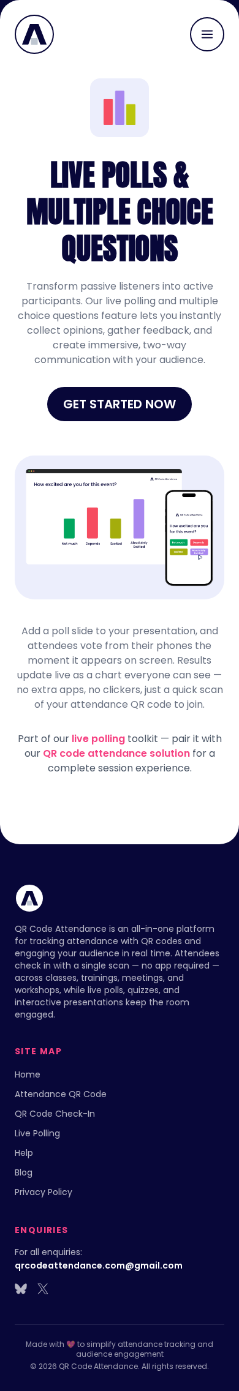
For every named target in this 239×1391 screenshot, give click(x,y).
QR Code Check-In (55, 1114)
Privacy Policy (43, 1192)
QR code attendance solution (116, 753)
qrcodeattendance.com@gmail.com (99, 1265)
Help (24, 1153)
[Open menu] (207, 34)
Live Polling (37, 1133)
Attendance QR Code (61, 1094)
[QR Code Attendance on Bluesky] (21, 1289)
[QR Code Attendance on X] (43, 1289)
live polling (98, 739)
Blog (23, 1172)
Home (27, 1074)
